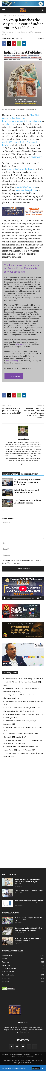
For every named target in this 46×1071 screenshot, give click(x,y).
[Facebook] (4, 43)
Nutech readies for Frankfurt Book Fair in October (27, 501)
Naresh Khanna (9, 38)
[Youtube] (34, 1046)
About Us (5, 1054)
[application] (23, 588)
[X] (9, 43)
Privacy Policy (28, 1054)
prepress (21, 15)
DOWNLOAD (35, 157)
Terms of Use (38, 1054)
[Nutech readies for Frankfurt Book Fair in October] (7, 503)
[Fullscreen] (41, 598)
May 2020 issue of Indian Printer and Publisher (20, 118)
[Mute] (38, 598)
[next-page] (7, 511)
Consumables (12, 15)
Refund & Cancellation (18, 1057)
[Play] (5, 598)
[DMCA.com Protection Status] (8, 989)
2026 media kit (21, 344)
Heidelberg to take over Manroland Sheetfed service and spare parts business (28, 881)
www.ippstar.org (11, 360)
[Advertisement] (23, 787)
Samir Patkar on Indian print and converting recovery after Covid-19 (11, 410)
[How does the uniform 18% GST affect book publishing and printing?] (7, 931)
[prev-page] (3, 511)
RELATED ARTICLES (11, 474)
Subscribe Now (14, 376)
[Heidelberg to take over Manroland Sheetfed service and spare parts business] (7, 882)
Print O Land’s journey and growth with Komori (26, 491)
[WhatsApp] (19, 43)
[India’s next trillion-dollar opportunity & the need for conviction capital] (7, 903)
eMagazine (10, 124)
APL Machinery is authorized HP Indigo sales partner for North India (27, 482)
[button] (3, 10)
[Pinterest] (14, 43)
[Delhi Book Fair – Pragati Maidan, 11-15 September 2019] (7, 920)
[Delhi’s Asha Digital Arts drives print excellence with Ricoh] (7, 941)
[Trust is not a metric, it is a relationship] (7, 893)
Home (4, 15)
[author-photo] (23, 436)
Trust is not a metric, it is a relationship (29, 890)
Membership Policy (16, 1054)
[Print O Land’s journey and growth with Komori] (7, 492)
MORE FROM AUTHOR (29, 474)
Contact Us (30, 1057)
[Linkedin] (24, 43)
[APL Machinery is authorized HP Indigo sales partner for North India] (7, 482)
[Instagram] (17, 1046)
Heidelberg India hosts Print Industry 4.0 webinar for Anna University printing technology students (33, 413)
